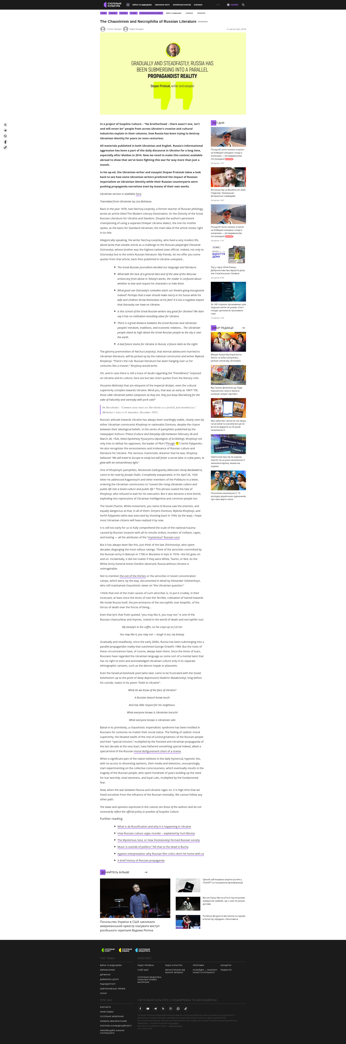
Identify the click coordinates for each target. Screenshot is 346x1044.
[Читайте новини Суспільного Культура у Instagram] (170, 1008)
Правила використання (113, 1021)
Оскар (103, 993)
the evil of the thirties (133, 576)
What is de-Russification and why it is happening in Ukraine (154, 826)
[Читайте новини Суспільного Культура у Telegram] (155, 1008)
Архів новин (107, 1011)
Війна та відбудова (142, 5)
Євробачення (107, 970)
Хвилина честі (162, 5)
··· (217, 4)
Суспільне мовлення (112, 1016)
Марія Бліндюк (137, 29)
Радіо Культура (173, 965)
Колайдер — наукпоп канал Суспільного (205, 971)
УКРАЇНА (124, 13)
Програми (198, 965)
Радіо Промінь (146, 965)
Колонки (189, 13)
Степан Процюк (114, 29)
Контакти (105, 1007)
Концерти (226, 965)
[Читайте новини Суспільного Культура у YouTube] (148, 1008)
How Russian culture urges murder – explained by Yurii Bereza (156, 833)
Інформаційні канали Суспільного (112, 1031)
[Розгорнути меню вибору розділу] (128, 4)
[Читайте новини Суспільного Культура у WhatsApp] (178, 1008)
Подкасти (226, 970)
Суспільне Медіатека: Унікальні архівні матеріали (150, 979)
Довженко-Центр (109, 979)
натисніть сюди (175, 1026)
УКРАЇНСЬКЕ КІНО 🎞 (182, 5)
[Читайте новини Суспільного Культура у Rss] (163, 1008)
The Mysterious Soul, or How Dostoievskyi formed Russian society (158, 840)
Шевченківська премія (112, 988)
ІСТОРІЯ (133, 13)
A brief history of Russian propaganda (140, 860)
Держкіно (105, 974)
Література (201, 13)
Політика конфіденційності (116, 1025)
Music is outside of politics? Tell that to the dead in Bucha (152, 847)
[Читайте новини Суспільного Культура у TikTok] (185, 1008)
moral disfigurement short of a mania (157, 751)
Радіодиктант (108, 984)
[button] (5, 124)
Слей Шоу (143, 970)
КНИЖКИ (198, 5)
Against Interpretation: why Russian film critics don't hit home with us (160, 854)
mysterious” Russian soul (163, 537)
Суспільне (174, 1023)
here (138, 194)
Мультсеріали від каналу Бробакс (175, 971)
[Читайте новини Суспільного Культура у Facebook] (140, 1008)
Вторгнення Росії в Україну (151, 13)
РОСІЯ (104, 13)
